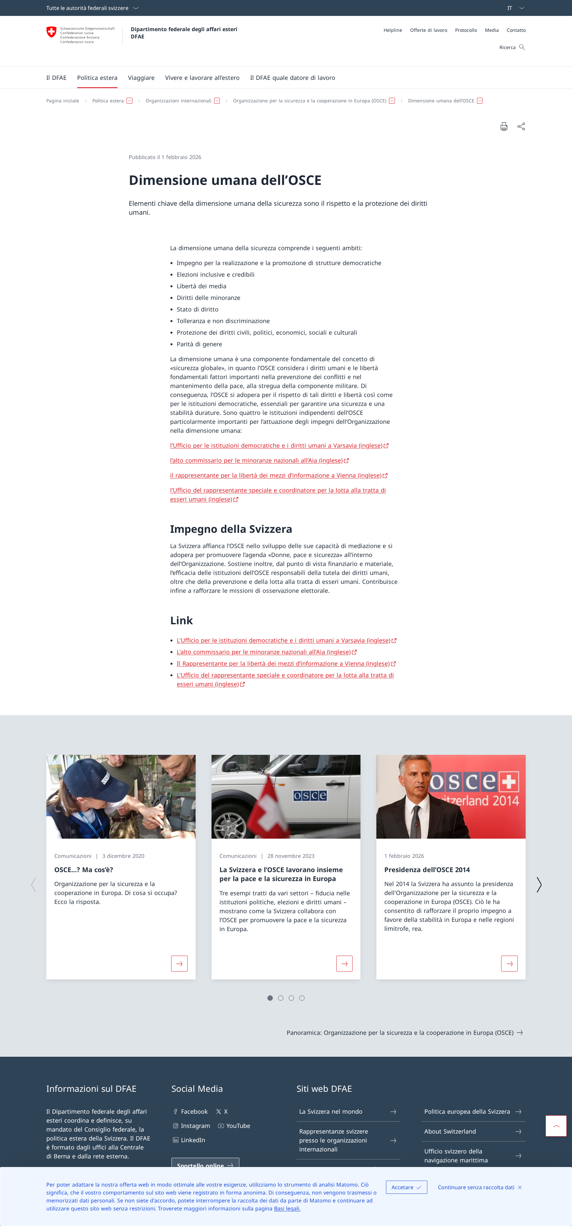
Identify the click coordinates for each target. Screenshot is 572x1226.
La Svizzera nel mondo (330, 1111)
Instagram (195, 1126)
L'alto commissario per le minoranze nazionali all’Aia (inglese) (264, 652)
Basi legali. (287, 1208)
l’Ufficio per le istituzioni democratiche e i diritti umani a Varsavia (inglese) (276, 445)
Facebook (194, 1111)
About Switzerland (450, 1131)
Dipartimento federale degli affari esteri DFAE (185, 33)
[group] (121, 867)
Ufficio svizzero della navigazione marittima (456, 1155)
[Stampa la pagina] (503, 126)
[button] (56, 77)
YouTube (238, 1126)
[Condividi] (521, 126)
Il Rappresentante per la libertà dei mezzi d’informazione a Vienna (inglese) (283, 663)
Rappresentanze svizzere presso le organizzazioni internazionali (333, 1140)
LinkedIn (193, 1140)
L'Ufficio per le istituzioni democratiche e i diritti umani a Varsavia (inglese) (283, 640)
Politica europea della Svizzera (467, 1111)
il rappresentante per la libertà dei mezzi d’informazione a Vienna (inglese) (275, 475)
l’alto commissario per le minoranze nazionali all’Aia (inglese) (256, 460)
